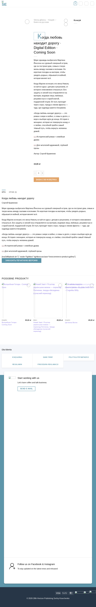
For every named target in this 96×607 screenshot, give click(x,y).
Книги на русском (41, 22)
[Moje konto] (86, 3)
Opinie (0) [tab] (13, 192)
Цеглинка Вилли (71, 322)
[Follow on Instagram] (56, 576)
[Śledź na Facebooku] (2, 592)
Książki (51, 20)
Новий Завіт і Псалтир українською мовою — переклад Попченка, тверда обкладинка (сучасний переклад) (44, 326)
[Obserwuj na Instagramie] (5, 592)
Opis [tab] (4, 192)
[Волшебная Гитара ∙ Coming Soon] (16, 300)
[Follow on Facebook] (49, 576)
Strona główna (40, 20)
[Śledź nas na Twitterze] (9, 592)
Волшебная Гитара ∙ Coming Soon (9, 323)
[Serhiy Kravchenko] (4, 3)
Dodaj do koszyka (46, 180)
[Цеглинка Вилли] (79, 300)
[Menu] (92, 3)
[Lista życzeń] (81, 3)
